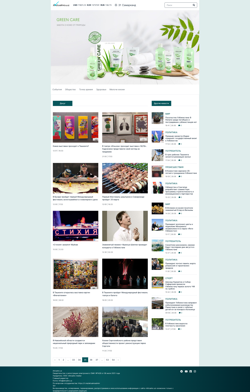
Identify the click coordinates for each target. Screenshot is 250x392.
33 (73, 359)
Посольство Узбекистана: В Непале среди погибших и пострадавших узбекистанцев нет (181, 119)
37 (97, 359)
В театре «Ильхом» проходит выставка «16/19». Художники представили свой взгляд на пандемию (124, 149)
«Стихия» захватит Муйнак (65, 245)
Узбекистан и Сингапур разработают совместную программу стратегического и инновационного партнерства (179, 190)
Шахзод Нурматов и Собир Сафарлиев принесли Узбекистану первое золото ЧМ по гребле (180, 285)
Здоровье (101, 89)
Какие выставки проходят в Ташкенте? (71, 146)
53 (107, 359)
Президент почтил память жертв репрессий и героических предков (180, 265)
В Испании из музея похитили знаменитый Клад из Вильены (179, 209)
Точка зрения (86, 89)
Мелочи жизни (117, 89)
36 (91, 359)
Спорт (169, 278)
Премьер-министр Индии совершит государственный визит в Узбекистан (181, 138)
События (57, 89)
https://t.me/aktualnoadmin (89, 383)
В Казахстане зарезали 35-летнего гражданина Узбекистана (181, 172)
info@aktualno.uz (65, 381)
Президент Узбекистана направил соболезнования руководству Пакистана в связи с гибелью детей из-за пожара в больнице (181, 306)
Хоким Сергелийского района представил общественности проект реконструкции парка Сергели (124, 343)
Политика (171, 132)
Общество (70, 89)
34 (79, 359)
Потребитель (173, 151)
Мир (167, 114)
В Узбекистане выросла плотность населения (176, 324)
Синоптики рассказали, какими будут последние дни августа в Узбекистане (180, 247)
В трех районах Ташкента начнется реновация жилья (178, 155)
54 (113, 359)
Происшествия (174, 167)
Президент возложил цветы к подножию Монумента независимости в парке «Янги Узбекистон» (179, 227)
